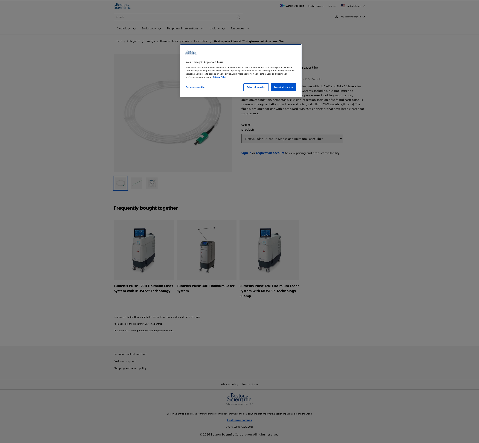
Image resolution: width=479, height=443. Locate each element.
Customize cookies (195, 87)
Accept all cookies (283, 87)
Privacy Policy (219, 77)
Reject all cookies (256, 87)
